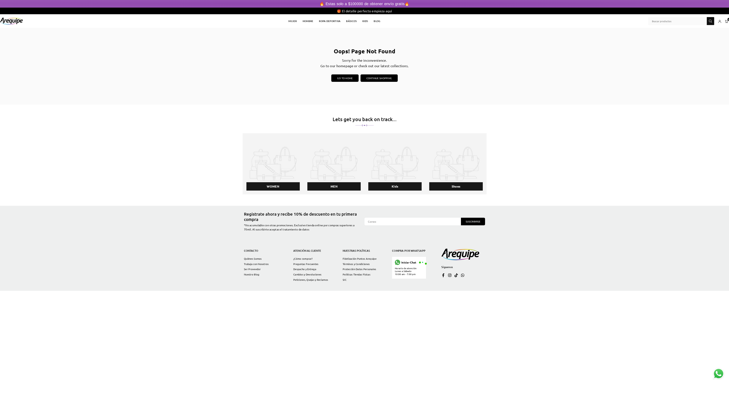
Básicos (351, 21)
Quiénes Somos (253, 258)
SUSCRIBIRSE (473, 221)
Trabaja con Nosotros (256, 264)
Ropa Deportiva (329, 21)
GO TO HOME (345, 78)
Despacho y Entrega (304, 269)
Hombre (308, 21)
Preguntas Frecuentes (306, 264)
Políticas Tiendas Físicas (356, 274)
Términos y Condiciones (356, 264)
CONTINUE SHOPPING (379, 78)
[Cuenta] (719, 21)
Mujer (292, 21)
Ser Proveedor (252, 269)
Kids (365, 21)
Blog (377, 21)
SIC (344, 279)
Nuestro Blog (251, 274)
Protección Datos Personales (359, 269)
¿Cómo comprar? (302, 258)
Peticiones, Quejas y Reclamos (310, 279)
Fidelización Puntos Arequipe (359, 258)
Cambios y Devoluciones (307, 274)
